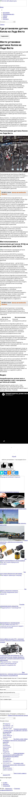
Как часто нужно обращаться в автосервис (13, 572)
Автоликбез (6, 12)
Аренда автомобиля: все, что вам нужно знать (13, 509)
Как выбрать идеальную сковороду (13, 589)
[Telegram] (13, 473)
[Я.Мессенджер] (1, 473)
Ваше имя (3, 689)
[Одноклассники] (9, 473)
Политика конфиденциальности (10, 789)
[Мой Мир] (16, 473)
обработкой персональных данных (18, 715)
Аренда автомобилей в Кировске (9, 492)
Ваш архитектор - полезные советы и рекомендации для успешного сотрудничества (13, 674)
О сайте (5, 782)
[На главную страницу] (14, 3)
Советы (5, 16)
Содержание (6, 786)
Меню (1, 7)
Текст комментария (5, 699)
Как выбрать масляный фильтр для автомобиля (13, 559)
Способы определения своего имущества (12, 605)
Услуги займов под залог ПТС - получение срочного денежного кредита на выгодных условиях (12, 640)
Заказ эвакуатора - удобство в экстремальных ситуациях (14, 542)
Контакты (5, 19)
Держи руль (8, 788)
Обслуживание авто (8, 14)
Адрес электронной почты (7, 692)
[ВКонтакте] (5, 473)
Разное (5, 17)
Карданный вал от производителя (10, 623)
